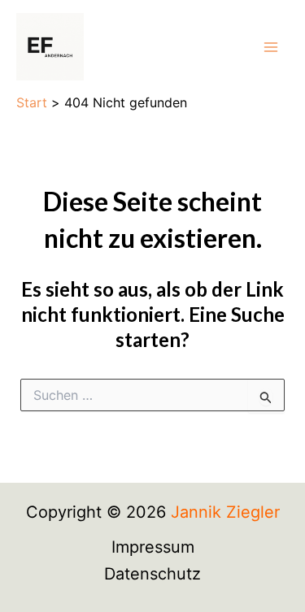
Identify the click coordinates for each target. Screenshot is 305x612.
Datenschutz (152, 574)
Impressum (152, 547)
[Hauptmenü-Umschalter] (271, 47)
